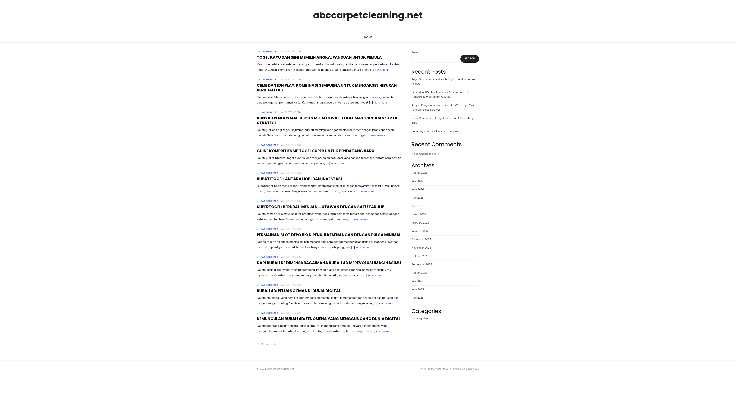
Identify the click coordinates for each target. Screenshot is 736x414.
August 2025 (419, 273)
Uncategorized (267, 51)
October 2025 (420, 256)
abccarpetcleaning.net (368, 15)
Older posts (268, 344)
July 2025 (417, 281)
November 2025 (421, 248)
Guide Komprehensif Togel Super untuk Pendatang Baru (315, 151)
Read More (382, 69)
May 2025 (417, 298)
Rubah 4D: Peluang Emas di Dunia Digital (299, 290)
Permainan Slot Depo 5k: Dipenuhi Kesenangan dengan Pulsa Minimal (329, 234)
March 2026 (419, 214)
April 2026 (418, 206)
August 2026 (419, 173)
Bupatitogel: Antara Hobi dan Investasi (299, 179)
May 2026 (417, 198)
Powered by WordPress (434, 368)
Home (368, 37)
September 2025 (422, 264)
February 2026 (420, 223)
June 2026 (418, 189)
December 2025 (421, 239)
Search (416, 52)
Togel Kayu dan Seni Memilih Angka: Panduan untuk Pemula (319, 57)
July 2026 (417, 181)
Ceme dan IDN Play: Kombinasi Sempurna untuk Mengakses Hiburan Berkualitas (327, 88)
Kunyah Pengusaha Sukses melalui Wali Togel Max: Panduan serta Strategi (327, 120)
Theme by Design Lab (466, 368)
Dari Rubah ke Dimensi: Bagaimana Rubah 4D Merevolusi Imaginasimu (329, 262)
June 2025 (418, 289)
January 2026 (420, 231)
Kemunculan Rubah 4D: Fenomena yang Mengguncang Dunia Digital (329, 318)
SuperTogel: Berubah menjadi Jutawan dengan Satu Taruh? (320, 206)
